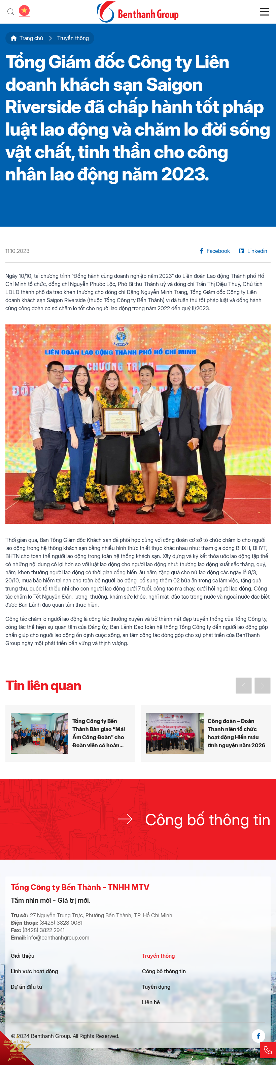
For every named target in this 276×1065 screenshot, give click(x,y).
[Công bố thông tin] (138, 819)
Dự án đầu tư (26, 986)
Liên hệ (151, 1002)
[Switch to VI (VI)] (24, 10)
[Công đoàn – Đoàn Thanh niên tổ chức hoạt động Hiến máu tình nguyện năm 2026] (206, 733)
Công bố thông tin (164, 971)
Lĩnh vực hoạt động (34, 971)
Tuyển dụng (156, 986)
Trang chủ (31, 38)
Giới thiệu (22, 955)
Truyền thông (158, 955)
